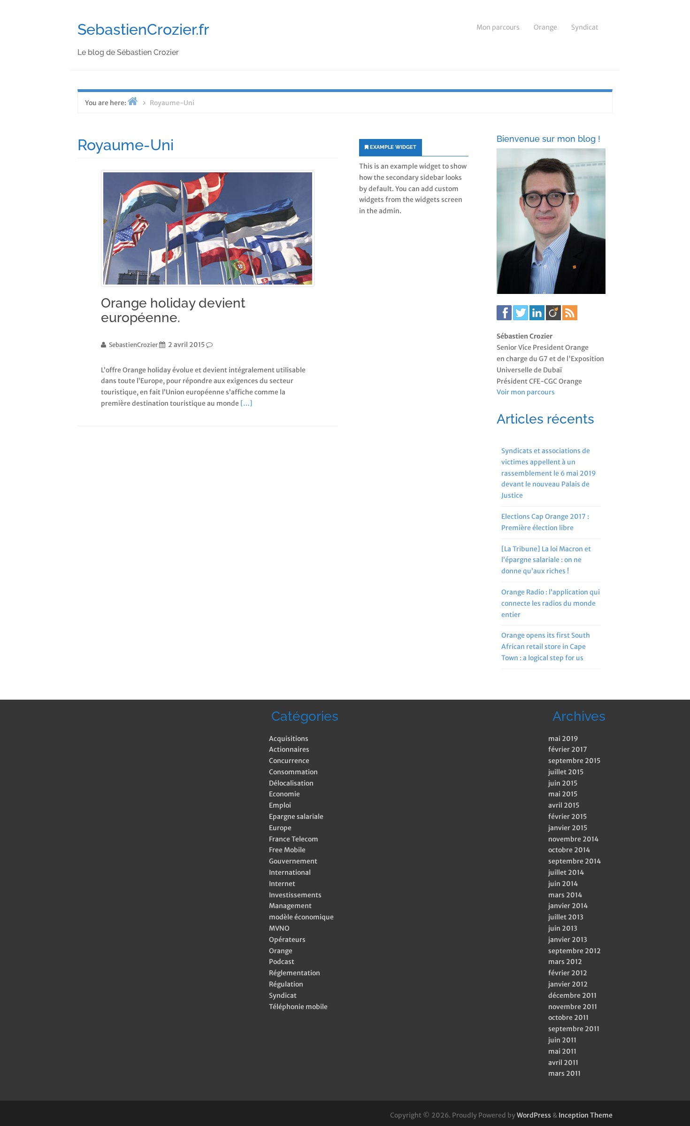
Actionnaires (289, 749)
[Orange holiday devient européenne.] (207, 228)
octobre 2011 (568, 1017)
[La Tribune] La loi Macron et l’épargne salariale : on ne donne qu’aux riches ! (546, 560)
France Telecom (293, 839)
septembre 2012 (574, 951)
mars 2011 (564, 1073)
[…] (246, 403)
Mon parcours (498, 27)
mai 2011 (562, 1051)
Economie (284, 794)
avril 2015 (563, 805)
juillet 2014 (566, 872)
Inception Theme (586, 1115)
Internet (282, 883)
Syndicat (584, 27)
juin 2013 (562, 928)
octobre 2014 (569, 850)
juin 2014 (563, 883)
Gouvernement (293, 861)
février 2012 (567, 973)
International (290, 872)
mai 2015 (562, 794)
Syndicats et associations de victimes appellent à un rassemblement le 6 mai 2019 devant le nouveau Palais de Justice (548, 473)
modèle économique (301, 917)
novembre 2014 (573, 839)
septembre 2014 (574, 861)
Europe (280, 828)
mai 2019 (563, 738)
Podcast (281, 961)
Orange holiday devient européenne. (173, 310)
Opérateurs (287, 939)
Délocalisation (291, 783)
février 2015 (567, 816)
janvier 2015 (567, 828)
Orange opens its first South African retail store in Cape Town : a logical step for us (545, 646)
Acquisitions (288, 738)
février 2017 (567, 749)
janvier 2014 (568, 906)
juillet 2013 (565, 917)
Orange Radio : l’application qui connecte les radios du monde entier (550, 603)
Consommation (293, 772)
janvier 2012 (568, 984)
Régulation (286, 984)
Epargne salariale (296, 816)
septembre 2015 (574, 760)
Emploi (280, 805)
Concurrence (289, 760)
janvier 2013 (567, 939)
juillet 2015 (565, 772)
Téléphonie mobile (298, 1007)
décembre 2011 (572, 995)
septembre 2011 (573, 1029)
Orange (545, 27)
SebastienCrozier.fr (143, 29)
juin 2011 (562, 1040)
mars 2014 (565, 895)
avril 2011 (563, 1062)
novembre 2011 (572, 1007)
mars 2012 (565, 961)
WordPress (534, 1115)
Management (290, 906)
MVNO (279, 928)
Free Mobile (287, 850)
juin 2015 (562, 783)
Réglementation (294, 973)
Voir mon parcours (526, 392)
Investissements (295, 895)
